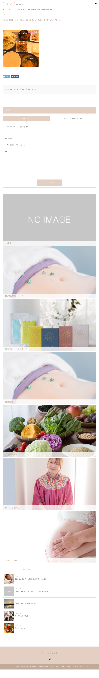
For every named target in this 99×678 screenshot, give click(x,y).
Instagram (49, 658)
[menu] (95, 3)
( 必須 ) (9, 138)
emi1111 (16, 89)
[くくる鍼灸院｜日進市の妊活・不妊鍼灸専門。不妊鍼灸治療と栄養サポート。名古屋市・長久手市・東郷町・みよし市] (13, 3)
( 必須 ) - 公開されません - (15, 145)
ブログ (9, 9)
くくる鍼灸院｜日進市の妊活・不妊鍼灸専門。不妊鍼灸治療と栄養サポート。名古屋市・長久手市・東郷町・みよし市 (44, 666)
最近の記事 (26, 569)
